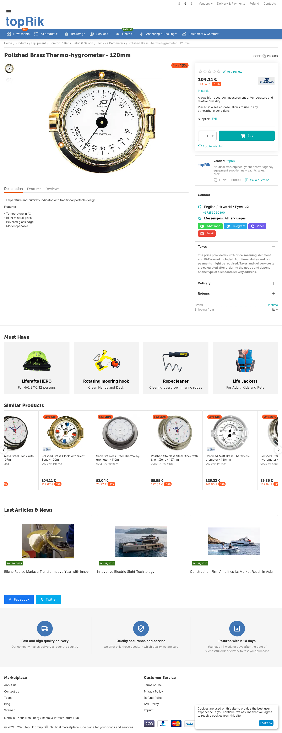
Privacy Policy (153, 691)
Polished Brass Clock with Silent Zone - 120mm (28, 457)
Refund (254, 3)
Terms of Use (153, 685)
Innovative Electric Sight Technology (125, 571)
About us (10, 685)
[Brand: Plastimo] (266, 80)
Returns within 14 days (237, 641)
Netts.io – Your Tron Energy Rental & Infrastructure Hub (41, 718)
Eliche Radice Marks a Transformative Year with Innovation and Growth (48, 571)
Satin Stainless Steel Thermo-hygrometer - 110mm (83, 457)
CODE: (257, 56)
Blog (7, 704)
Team (8, 697)
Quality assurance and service (141, 641)
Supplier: (204, 119)
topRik (231, 161)
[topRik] (24, 22)
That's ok (266, 723)
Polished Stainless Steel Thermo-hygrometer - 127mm (248, 457)
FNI (214, 118)
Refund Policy (153, 697)
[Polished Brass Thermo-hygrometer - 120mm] (103, 122)
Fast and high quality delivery (45, 641)
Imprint (148, 710)
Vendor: (219, 161)
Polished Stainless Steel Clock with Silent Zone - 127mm (139, 457)
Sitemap (9, 710)
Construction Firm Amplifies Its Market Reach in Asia (231, 571)
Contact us (11, 691)
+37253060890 (214, 212)
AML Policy (151, 704)
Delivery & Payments (231, 3)
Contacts (270, 3)
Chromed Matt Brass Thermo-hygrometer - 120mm (193, 457)
